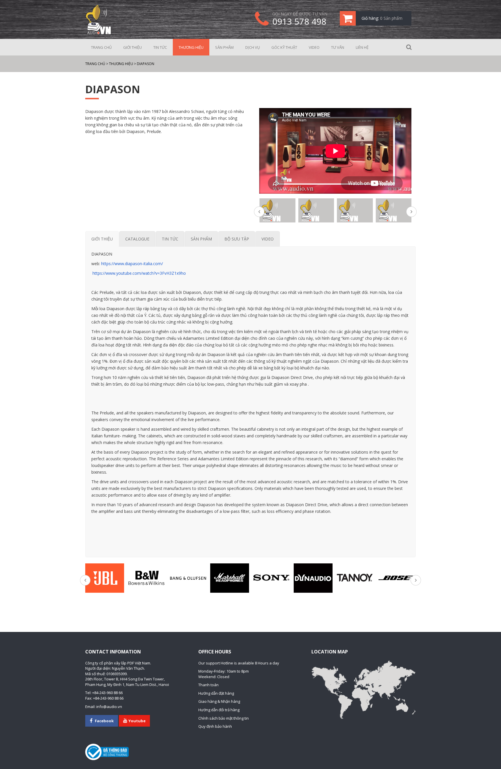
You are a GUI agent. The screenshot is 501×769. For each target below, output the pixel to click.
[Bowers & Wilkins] (146, 577)
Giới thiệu (132, 47)
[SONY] (271, 577)
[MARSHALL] (229, 577)
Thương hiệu (191, 47)
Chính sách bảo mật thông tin (223, 718)
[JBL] (104, 577)
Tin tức (160, 47)
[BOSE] (396, 577)
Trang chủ (101, 47)
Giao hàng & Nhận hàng (219, 701)
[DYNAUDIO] (313, 577)
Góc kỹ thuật (284, 47)
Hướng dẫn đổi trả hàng (218, 709)
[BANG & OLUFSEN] (188, 577)
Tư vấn (337, 47)
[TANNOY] (354, 577)
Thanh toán (208, 684)
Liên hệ (362, 47)
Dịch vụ (252, 47)
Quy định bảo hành (215, 726)
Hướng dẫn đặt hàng (216, 693)
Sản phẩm (224, 47)
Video (314, 47)
